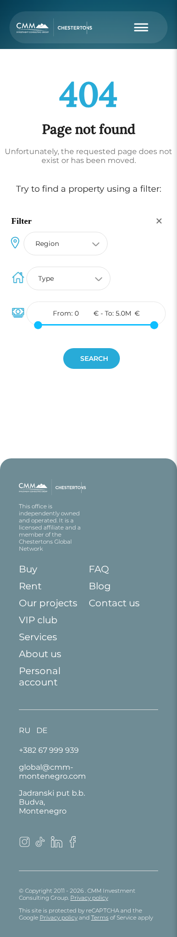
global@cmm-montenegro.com (52, 772)
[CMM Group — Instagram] (24, 845)
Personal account (39, 676)
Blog (100, 586)
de (42, 730)
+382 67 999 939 (49, 750)
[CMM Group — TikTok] (40, 845)
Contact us (114, 603)
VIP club (38, 620)
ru (25, 730)
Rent (30, 586)
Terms (100, 917)
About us (40, 654)
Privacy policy (89, 897)
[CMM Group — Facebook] (72, 845)
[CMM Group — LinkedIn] (56, 845)
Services (38, 637)
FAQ (99, 569)
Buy (28, 569)
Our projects (48, 603)
